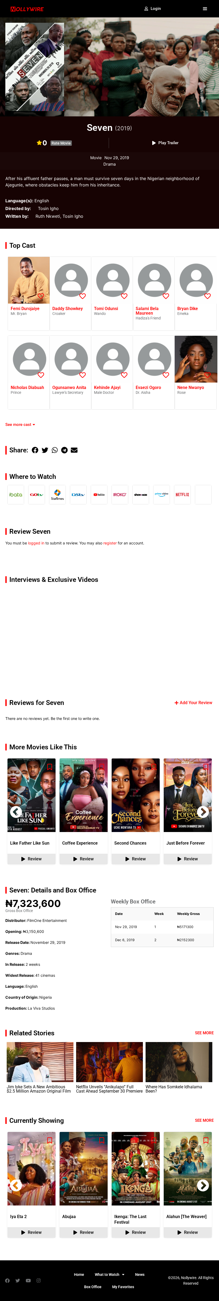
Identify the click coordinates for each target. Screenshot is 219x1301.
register (110, 543)
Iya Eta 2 (18, 1216)
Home (79, 1274)
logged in (36, 543)
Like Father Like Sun (29, 843)
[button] (204, 8)
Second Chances (130, 843)
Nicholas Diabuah (27, 387)
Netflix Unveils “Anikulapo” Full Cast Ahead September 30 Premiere (109, 1089)
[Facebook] (7, 1280)
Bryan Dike (187, 308)
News (139, 1274)
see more (204, 1120)
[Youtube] (28, 1280)
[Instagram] (38, 1280)
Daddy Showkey (67, 308)
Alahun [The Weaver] (186, 1216)
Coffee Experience (80, 843)
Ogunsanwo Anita (69, 387)
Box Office (92, 1287)
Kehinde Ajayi (107, 387)
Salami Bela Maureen (147, 311)
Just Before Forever (185, 843)
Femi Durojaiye (25, 308)
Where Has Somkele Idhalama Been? (174, 1089)
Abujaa (69, 1216)
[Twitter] (17, 1280)
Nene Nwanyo (190, 387)
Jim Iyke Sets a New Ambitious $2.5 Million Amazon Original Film (39, 1089)
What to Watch (107, 1274)
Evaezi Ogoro (148, 387)
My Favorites (123, 1287)
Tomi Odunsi (106, 308)
